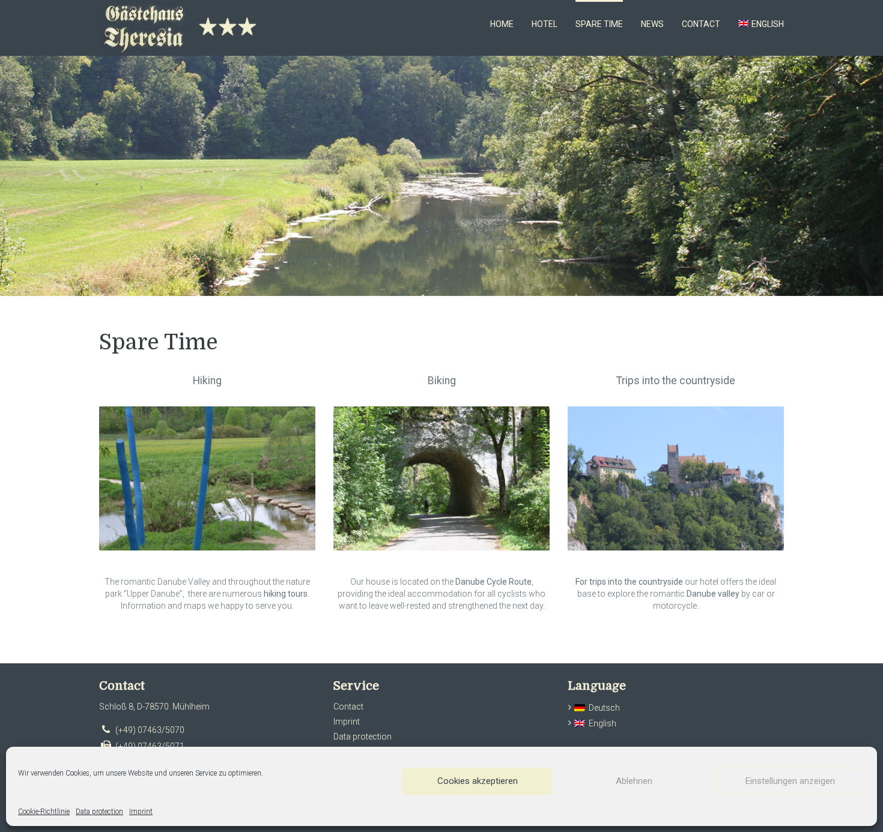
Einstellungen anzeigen (790, 781)
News (652, 24)
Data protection (99, 811)
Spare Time (599, 24)
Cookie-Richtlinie (44, 811)
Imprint (141, 811)
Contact (701, 24)
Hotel (544, 24)
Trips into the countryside (675, 381)
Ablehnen (634, 781)
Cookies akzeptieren (477, 781)
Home (502, 24)
